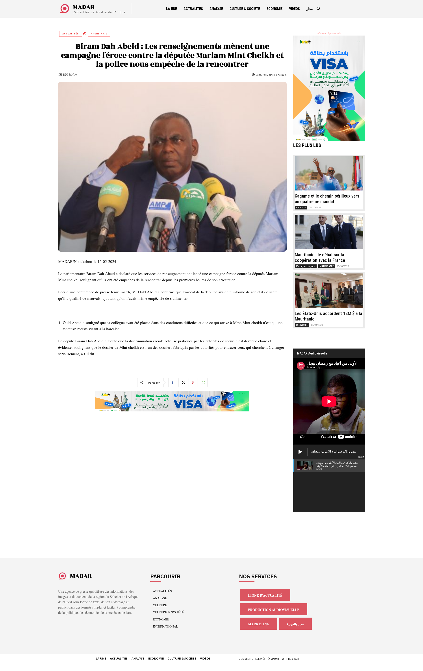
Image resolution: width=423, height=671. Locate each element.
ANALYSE (301, 207)
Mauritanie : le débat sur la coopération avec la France (320, 257)
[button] (318, 8)
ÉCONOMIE (302, 324)
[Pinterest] (193, 382)
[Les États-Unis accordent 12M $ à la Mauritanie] (329, 290)
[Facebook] (172, 382)
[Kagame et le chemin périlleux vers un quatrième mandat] (329, 173)
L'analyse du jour (305, 266)
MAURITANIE (99, 33)
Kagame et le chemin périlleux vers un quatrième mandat (327, 198)
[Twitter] (182, 382)
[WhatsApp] (203, 382)
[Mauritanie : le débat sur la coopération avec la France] (329, 232)
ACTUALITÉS (70, 33)
